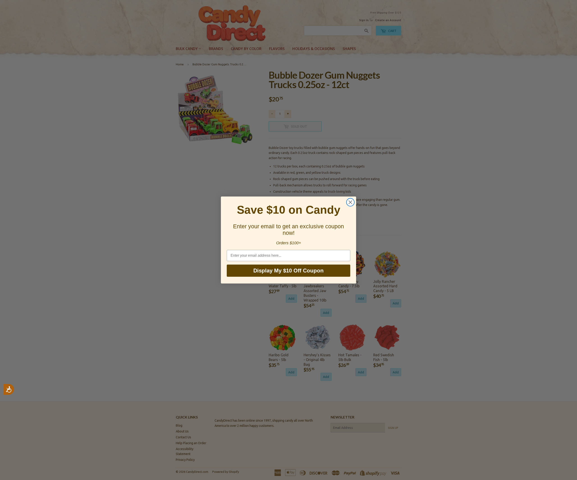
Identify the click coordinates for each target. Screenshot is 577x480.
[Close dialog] (350, 202)
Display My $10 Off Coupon (288, 270)
